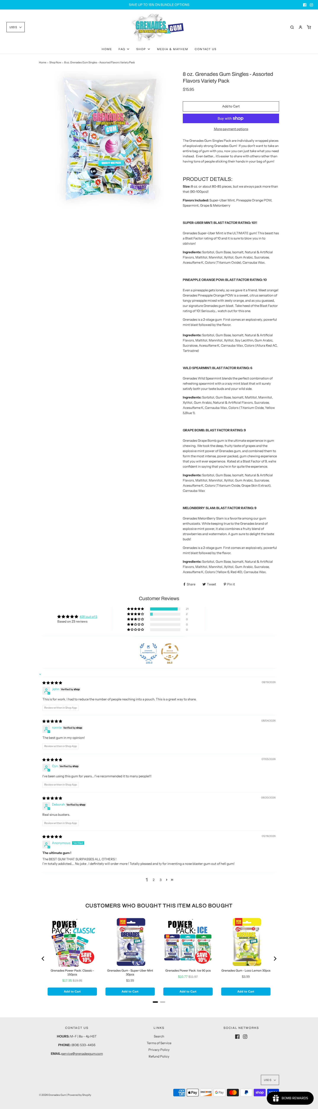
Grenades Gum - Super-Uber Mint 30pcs (130, 972)
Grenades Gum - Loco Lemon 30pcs (245, 970)
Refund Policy (159, 1056)
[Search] (292, 27)
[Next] (274, 958)
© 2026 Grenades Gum (52, 1094)
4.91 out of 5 (88, 617)
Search (159, 1036)
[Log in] (300, 27)
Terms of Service (159, 1043)
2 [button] (153, 880)
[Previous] (43, 958)
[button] (15, 27)
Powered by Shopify (79, 1094)
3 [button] (161, 880)
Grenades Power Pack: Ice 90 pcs (188, 970)
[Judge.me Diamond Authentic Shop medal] (148, 652)
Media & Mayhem (172, 49)
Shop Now (55, 62)
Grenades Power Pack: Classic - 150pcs (72, 972)
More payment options (231, 129)
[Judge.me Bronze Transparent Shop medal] (169, 652)
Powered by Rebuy (159, 1007)
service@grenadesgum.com (82, 1054)
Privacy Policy (159, 1050)
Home (107, 49)
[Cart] (309, 27)
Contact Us (206, 49)
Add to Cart (231, 106)
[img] (52, 683)
